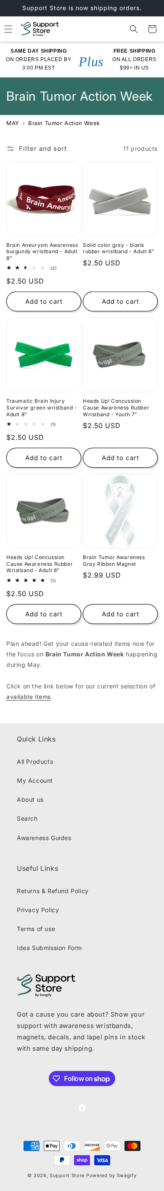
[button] (133, 29)
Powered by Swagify (111, 1175)
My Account (35, 780)
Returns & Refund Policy (53, 890)
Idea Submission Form (49, 947)
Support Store (67, 1175)
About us (30, 799)
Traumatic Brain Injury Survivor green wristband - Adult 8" (41, 407)
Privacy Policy (38, 909)
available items (28, 696)
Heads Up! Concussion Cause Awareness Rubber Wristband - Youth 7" (116, 407)
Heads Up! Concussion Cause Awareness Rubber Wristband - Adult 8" (39, 563)
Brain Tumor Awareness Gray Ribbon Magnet (114, 560)
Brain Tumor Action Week (64, 123)
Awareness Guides (44, 837)
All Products (35, 761)
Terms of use (36, 928)
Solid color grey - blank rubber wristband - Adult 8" (118, 248)
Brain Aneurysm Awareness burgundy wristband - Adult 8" (42, 251)
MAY (12, 123)
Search (27, 818)
